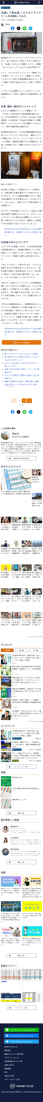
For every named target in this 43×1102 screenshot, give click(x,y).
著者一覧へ (22, 862)
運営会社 (7, 1050)
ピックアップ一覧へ (21, 767)
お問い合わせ (9, 1065)
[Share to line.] (24, 28)
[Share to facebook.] (12, 28)
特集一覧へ (22, 813)
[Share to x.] (18, 28)
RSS (5, 1072)
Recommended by (32, 637)
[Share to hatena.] (30, 28)
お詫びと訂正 (9, 1076)
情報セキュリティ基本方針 (14, 1054)
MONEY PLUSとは (10, 1047)
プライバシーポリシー (12, 1058)
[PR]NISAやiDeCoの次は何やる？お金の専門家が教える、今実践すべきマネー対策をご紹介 (23, 232)
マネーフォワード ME (12, 1079)
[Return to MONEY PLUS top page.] (21, 2)
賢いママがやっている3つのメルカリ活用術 (21, 354)
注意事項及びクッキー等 (13, 1061)
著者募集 (7, 1068)
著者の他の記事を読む (22, 458)
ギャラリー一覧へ (21, 1008)
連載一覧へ (22, 955)
